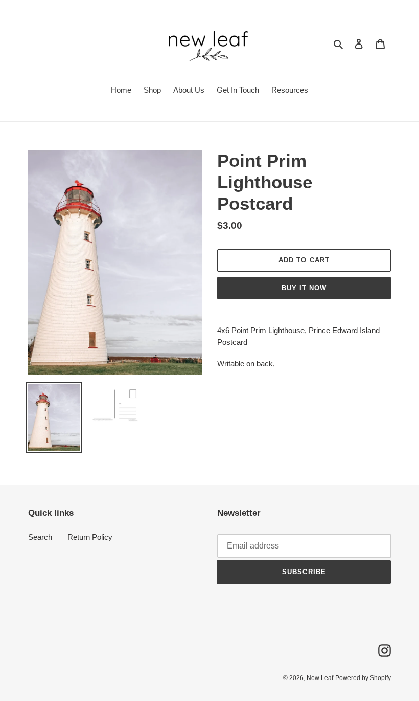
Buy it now (304, 288)
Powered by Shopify (363, 678)
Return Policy (89, 537)
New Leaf (320, 678)
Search (40, 537)
